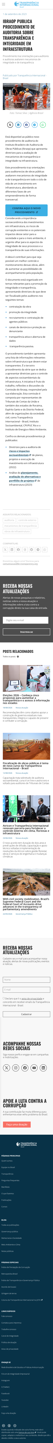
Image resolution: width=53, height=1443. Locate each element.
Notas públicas (7, 1251)
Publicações (6, 1200)
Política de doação (9, 1342)
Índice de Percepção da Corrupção (15, 1267)
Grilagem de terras (9, 1293)
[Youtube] (34, 1067)
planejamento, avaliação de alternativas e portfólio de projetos (25, 476)
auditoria (9, 520)
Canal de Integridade (10, 1336)
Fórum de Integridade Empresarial (15, 1374)
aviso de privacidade (32, 998)
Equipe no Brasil (8, 1167)
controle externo (27, 520)
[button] (10, 125)
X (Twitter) (5, 1387)
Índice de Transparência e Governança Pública (20, 1280)
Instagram (5, 1380)
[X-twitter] (6, 1067)
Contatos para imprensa (11, 1322)
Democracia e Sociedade (11, 1238)
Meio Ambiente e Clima (10, 1244)
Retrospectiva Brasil (9, 1273)
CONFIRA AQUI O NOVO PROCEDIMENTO (26, 210)
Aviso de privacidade (9, 1349)
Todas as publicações (10, 1225)
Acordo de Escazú (8, 1287)
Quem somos (6, 1160)
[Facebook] (24, 1067)
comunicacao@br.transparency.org (20, 563)
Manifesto (5, 1187)
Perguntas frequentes (10, 1180)
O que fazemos (7, 1193)
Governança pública (9, 1231)
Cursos (4, 1206)
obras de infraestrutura (17, 531)
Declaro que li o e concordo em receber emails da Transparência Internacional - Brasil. (26, 1002)
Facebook (5, 1393)
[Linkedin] (43, 1067)
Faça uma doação (8, 1413)
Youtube (4, 1400)
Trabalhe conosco (8, 1329)
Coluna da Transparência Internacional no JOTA (21, 1300)
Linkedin (4, 1406)
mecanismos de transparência (20, 525)
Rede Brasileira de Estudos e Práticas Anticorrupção (22, 1367)
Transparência (7, 1174)
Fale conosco (6, 1316)
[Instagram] (15, 1067)
